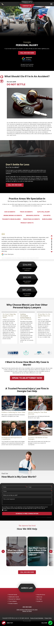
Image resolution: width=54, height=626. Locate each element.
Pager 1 (1, 76)
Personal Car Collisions (14, 599)
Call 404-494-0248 (27, 53)
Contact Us (27, 6)
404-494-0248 (3, 4)
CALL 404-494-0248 (14, 185)
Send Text (10, 623)
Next (51, 251)
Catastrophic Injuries (14, 596)
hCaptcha (49, 517)
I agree (5, 510)
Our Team (39, 599)
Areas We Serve (41, 594)
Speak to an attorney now (27, 378)
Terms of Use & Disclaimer (36, 618)
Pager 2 (1, 81)
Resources (39, 596)
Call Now (44, 623)
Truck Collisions (13, 601)
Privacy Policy (48, 618)
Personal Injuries (13, 594)
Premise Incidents (13, 603)
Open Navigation (51, 4)
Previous (51, 236)
